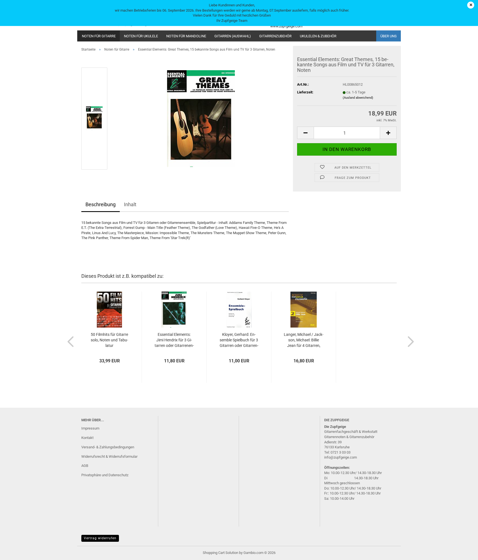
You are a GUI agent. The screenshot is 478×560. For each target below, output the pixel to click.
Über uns (388, 36)
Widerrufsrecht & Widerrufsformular (109, 456)
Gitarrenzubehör (275, 36)
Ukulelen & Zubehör (318, 36)
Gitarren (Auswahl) (232, 36)
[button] (305, 133)
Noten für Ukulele (141, 36)
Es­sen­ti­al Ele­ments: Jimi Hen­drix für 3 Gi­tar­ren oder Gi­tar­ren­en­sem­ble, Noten (174, 340)
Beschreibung (100, 204)
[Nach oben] (462, 551)
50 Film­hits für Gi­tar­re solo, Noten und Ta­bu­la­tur (109, 340)
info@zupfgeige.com (340, 457)
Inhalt (130, 204)
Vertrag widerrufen (100, 538)
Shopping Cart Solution (220, 553)
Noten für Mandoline (186, 36)
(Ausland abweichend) (358, 98)
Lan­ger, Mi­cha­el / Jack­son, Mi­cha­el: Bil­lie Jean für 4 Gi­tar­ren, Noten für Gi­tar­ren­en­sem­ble (303, 340)
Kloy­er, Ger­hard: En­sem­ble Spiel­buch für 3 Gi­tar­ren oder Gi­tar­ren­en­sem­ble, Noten (239, 340)
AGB (84, 466)
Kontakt (87, 438)
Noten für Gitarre (99, 36)
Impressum (90, 428)
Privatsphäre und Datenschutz (104, 475)
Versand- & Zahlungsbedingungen (107, 447)
